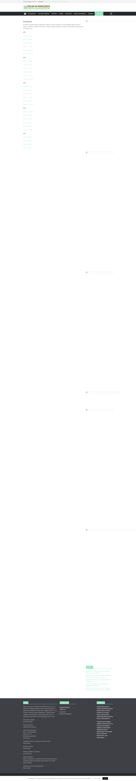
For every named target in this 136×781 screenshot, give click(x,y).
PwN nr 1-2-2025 (27, 36)
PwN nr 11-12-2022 (28, 112)
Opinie (61, 13)
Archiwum (99, 13)
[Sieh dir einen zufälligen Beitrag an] (111, 14)
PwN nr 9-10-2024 (28, 75)
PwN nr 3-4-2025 (27, 39)
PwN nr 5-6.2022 (27, 122)
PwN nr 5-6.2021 (27, 140)
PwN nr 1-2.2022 (27, 130)
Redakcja (90, 13)
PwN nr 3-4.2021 (27, 144)
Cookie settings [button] (97, 778)
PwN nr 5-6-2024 (27, 68)
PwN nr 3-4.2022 (27, 126)
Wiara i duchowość (80, 13)
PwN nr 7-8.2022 (27, 119)
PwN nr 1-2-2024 (27, 61)
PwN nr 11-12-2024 (28, 79)
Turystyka (68, 13)
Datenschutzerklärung (65, 714)
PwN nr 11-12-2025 (28, 54)
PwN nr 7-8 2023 (27, 97)
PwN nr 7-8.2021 (27, 137)
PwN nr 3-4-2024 (27, 64)
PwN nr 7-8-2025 (27, 46)
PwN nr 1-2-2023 (27, 86)
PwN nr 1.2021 (27, 148)
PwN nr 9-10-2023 (28, 101)
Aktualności (32, 13)
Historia (54, 13)
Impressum (63, 712)
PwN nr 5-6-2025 (27, 43)
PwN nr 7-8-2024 (27, 72)
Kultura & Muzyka (43, 13)
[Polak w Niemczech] (25, 14)
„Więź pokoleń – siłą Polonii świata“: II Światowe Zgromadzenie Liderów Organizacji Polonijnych (56, 2)
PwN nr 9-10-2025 (28, 50)
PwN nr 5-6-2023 (27, 93)
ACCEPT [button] (105, 778)
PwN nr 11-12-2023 (28, 104)
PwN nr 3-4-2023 (27, 90)
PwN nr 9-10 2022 (27, 115)
